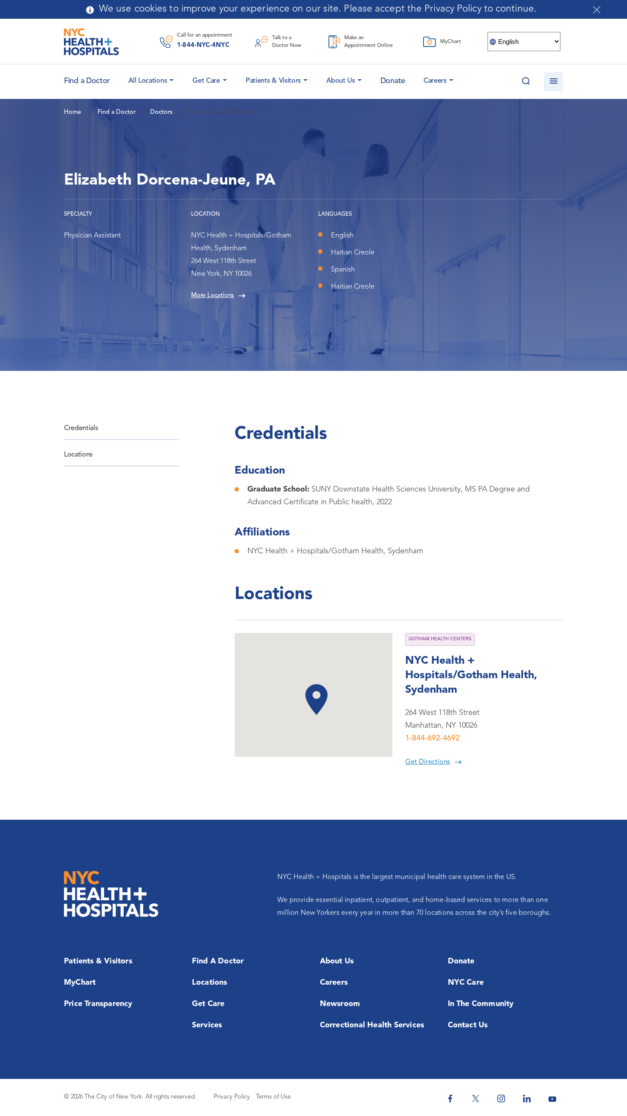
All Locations (147, 81)
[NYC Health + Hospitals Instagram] (501, 1098)
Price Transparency (98, 1004)
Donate (392, 81)
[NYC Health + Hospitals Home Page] (91, 42)
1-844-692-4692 (432, 738)
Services (207, 1025)
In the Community (481, 1004)
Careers (435, 81)
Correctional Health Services (372, 1025)
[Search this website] (525, 81)
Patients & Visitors (273, 81)
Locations (78, 454)
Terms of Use (273, 1097)
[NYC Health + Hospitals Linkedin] (526, 1098)
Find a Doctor (218, 961)
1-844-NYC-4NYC (203, 45)
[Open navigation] (553, 81)
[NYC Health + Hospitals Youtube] (552, 1098)
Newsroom (340, 1004)
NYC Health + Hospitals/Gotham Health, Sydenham (471, 675)
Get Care (206, 81)
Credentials (81, 428)
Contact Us (468, 1025)
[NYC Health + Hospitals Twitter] (475, 1098)
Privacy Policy (232, 1097)
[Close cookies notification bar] (597, 10)
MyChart (80, 982)
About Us (340, 81)
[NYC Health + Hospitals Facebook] (450, 1098)
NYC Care (466, 982)
